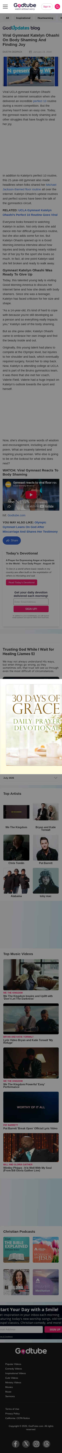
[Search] (57, 6)
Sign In (47, 6)
